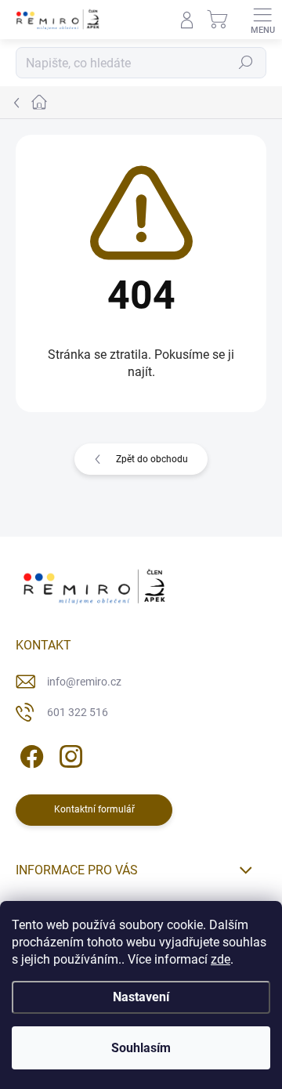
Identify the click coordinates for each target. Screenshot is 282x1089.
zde (220, 959)
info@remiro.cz (84, 681)
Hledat (246, 62)
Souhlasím (141, 1047)
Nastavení (141, 997)
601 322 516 (77, 712)
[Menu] (262, 19)
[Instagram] (68, 754)
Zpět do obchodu (152, 459)
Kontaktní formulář (94, 809)
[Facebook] (29, 754)
